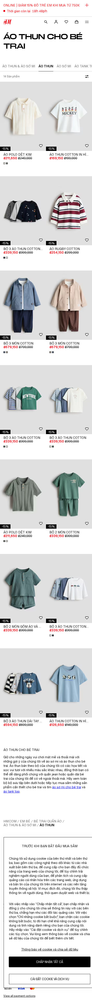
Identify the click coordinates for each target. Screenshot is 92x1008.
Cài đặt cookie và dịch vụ (49, 979)
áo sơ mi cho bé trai (66, 787)
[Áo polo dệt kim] (23, 116)
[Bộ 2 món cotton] (69, 494)
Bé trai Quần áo (48, 821)
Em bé (25, 821)
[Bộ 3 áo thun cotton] (23, 399)
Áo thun (47, 825)
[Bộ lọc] (86, 76)
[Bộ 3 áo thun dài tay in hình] (23, 683)
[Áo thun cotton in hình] (69, 116)
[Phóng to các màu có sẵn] (6, 163)
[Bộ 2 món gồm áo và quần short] (23, 588)
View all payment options (19, 995)
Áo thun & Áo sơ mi (19, 825)
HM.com (9, 821)
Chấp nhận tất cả (49, 962)
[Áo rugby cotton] (69, 210)
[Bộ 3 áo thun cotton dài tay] (23, 210)
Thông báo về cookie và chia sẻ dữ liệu (49, 949)
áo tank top (11, 791)
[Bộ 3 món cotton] (23, 305)
